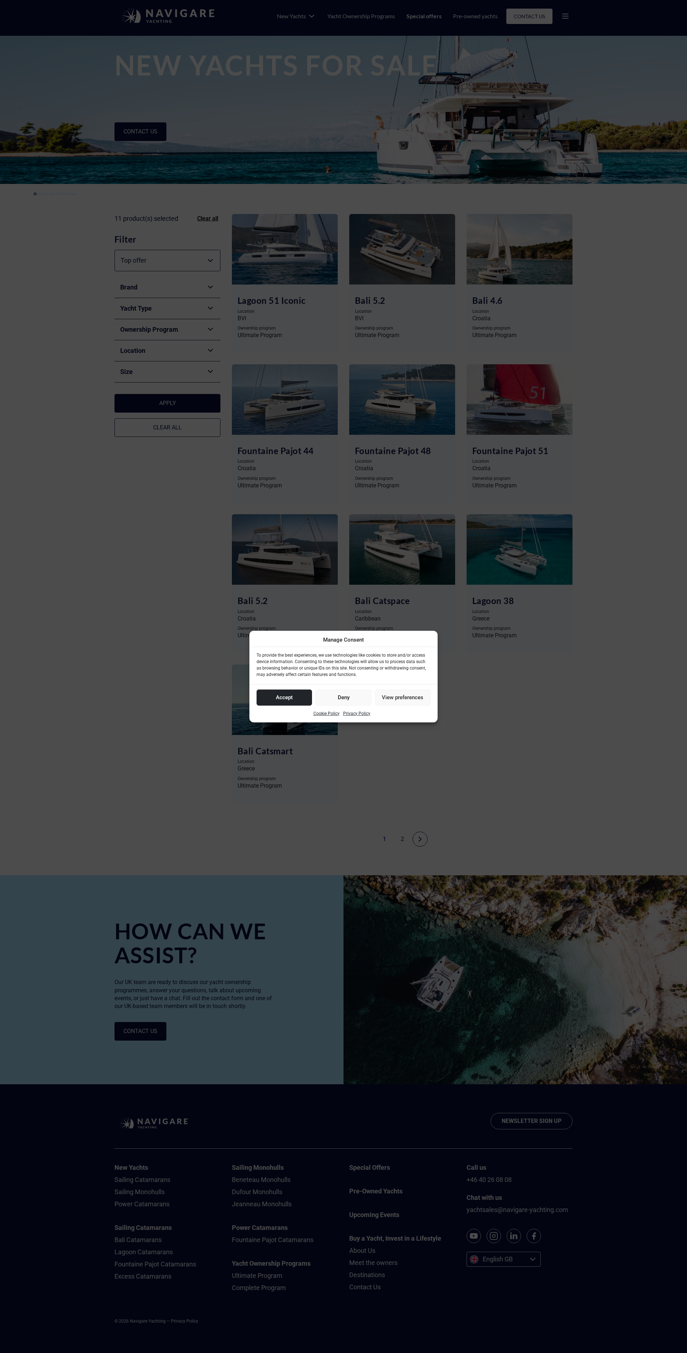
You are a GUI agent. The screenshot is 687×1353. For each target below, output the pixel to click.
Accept (284, 697)
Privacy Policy (356, 713)
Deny (344, 697)
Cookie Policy (326, 713)
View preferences (402, 697)
